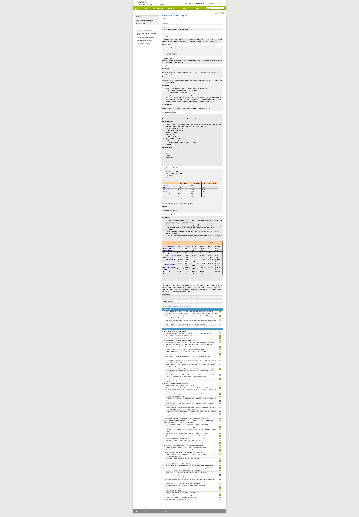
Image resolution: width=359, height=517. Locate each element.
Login (189, 3)
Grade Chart (139, 17)
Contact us (211, 3)
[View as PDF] (223, 13)
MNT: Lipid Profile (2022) (143, 27)
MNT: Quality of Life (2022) (144, 40)
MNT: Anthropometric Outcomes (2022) (146, 34)
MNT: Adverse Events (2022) (144, 43)
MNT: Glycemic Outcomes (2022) (145, 37)
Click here (165, 29)
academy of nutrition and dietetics (152, 3)
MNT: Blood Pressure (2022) (144, 30)
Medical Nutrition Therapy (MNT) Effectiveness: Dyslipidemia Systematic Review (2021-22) (146, 22)
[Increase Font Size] (216, 13)
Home (136, 8)
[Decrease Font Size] (220, 13)
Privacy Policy (175, 511)
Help (220, 3)
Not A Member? (199, 3)
